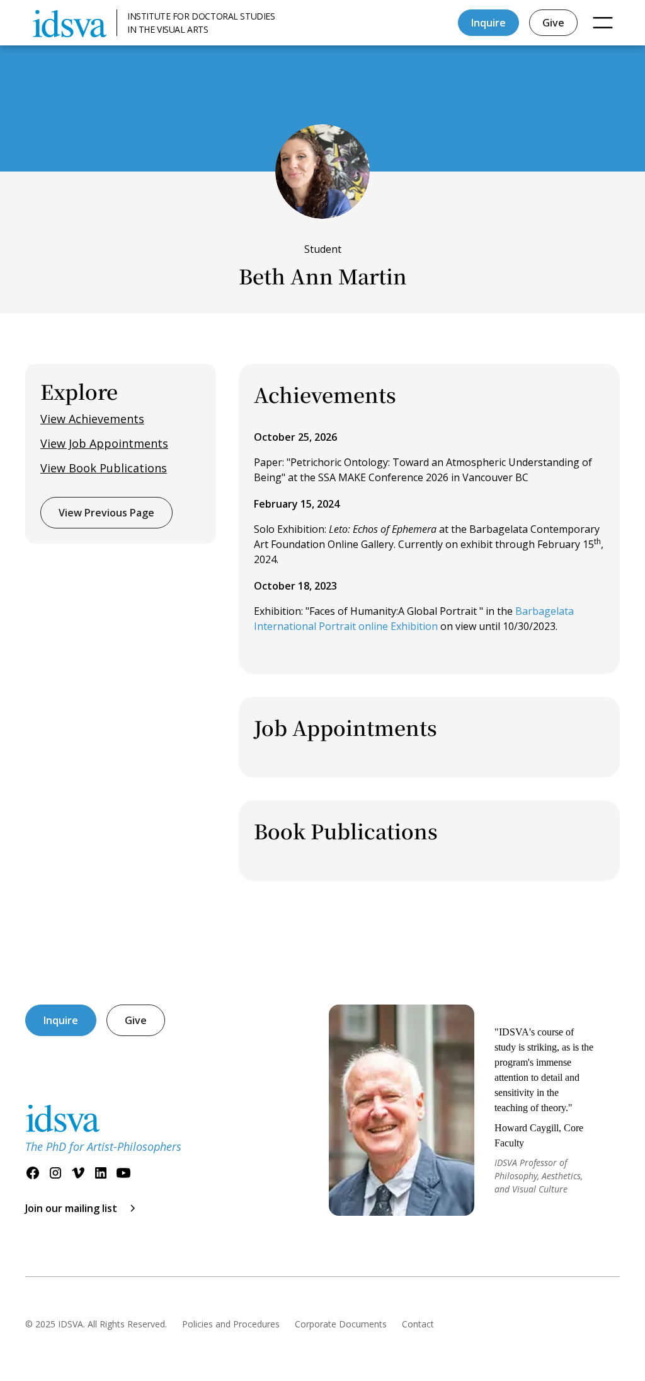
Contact (418, 1324)
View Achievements (92, 418)
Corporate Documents (341, 1324)
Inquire (488, 23)
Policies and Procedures (231, 1324)
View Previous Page (106, 513)
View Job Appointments (104, 443)
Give (553, 23)
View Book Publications (103, 467)
